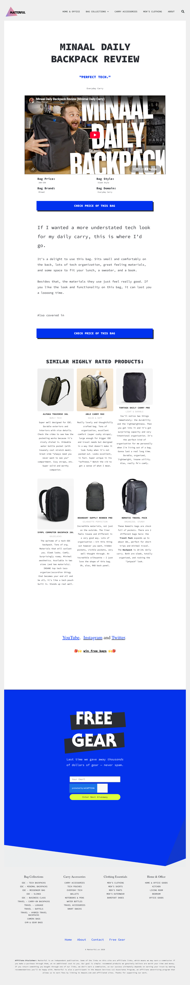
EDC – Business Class (34, 897)
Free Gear (117, 939)
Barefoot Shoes (115, 897)
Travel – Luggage (33, 905)
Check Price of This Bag (94, 205)
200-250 (42, 182)
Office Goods (156, 897)
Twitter (118, 637)
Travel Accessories (74, 905)
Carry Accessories (126, 11)
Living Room (156, 890)
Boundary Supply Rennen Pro (95, 517)
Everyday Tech (74, 890)
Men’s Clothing (152, 11)
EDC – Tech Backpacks (34, 882)
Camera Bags (33, 918)
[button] (183, 12)
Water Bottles (74, 901)
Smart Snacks (74, 908)
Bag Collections (96, 11)
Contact (97, 939)
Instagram (92, 637)
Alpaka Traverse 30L (55, 414)
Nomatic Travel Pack (134, 517)
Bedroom (156, 894)
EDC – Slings (34, 894)
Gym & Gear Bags (34, 922)
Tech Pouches (74, 886)
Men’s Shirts (115, 886)
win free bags (95, 651)
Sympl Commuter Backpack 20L (56, 532)
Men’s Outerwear (115, 894)
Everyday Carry (95, 88)
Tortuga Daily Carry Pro (134, 407)
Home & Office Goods (156, 882)
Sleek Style (103, 182)
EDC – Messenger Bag (33, 890)
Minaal (42, 192)
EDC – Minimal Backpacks (33, 886)
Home (68, 939)
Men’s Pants (115, 890)
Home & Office (71, 11)
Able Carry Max (95, 414)
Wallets (74, 894)
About (171, 11)
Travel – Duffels (33, 908)
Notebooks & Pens (74, 897)
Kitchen (156, 886)
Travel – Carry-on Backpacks (34, 901)
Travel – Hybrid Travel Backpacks (34, 913)
